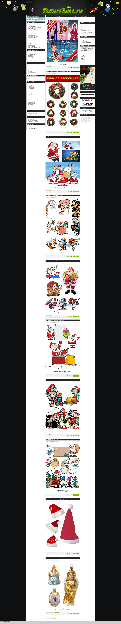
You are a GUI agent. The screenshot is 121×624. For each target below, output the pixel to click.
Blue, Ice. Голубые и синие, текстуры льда (34, 27)
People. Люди (30, 71)
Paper (81, 118)
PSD (28, 65)
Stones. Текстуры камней (32, 43)
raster (90, 118)
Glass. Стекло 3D (31, 87)
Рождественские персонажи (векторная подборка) (54, 195)
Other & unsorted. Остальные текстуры (34, 47)
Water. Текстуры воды (31, 45)
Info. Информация (31, 119)
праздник (85, 122)
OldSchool (29, 38)
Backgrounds (85, 116)
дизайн (88, 120)
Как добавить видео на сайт (32, 128)
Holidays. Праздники (31, 57)
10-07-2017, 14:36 (56, 73)
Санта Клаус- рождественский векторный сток (54, 136)
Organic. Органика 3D (32, 90)
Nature (91, 117)
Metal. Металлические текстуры (33, 36)
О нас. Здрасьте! (30, 126)
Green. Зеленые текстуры (32, 32)
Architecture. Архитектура (32, 53)
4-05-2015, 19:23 (56, 441)
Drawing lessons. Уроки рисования (33, 114)
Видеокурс (88, 119)
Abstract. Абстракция (31, 66)
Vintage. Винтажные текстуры (32, 44)
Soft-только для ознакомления (32, 120)
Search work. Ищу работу (86, 40)
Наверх (55, 618)
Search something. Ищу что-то (86, 42)
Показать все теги (83, 127)
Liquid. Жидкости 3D (32, 88)
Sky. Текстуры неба (31, 41)
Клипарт (86, 121)
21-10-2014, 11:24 (56, 501)
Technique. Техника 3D (31, 106)
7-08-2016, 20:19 (56, 138)
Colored (82, 117)
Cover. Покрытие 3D (32, 85)
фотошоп (83, 125)
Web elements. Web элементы (32, 72)
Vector (29, 77)
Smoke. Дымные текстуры (32, 42)
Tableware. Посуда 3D (31, 105)
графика (85, 120)
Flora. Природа (30, 55)
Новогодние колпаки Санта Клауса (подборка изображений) (56, 499)
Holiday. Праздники (31, 78)
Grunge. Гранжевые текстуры (32, 33)
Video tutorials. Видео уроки (32, 113)
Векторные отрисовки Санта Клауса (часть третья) (55, 320)
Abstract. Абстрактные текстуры (33, 25)
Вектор (84, 119)
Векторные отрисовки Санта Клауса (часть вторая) (55, 260)
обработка (89, 121)
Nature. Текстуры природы (32, 37)
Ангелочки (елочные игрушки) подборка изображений (55, 557)
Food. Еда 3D (31, 86)
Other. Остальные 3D (32, 94)
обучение (82, 122)
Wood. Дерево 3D (31, 93)
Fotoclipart (29, 52)
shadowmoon (51, 18)
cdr (88, 116)
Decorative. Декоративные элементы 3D (34, 98)
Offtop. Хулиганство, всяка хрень (33, 121)
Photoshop (85, 118)
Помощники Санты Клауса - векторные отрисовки (54, 379)
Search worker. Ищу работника (86, 41)
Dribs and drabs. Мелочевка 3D (32, 99)
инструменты (83, 121)
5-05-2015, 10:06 (56, 322)
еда (90, 120)
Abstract (82, 116)
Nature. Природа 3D (31, 102)
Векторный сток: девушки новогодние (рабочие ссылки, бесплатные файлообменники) (61, 16)
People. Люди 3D (30, 104)
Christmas (90, 116)
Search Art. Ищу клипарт (85, 39)
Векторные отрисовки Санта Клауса (52, 439)
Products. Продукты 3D (31, 103)
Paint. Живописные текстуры (32, 39)
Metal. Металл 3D (31, 89)
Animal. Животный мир (31, 26)
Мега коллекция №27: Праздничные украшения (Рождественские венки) (58, 71)
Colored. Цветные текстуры (32, 28)
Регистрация (35, 1)
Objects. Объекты (30, 70)
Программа (89, 122)
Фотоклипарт (51, 131)
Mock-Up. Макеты (31, 68)
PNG (88, 118)
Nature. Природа (30, 69)
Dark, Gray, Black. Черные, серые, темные (34, 29)
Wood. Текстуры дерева (31, 46)
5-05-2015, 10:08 (56, 262)
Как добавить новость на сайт (32, 127)
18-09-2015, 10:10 (56, 197)
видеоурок (82, 120)
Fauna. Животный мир (31, 54)
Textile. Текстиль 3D (32, 92)
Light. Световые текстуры (32, 35)
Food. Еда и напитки (31, 56)
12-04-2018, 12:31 (56, 18)
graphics (88, 117)
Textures (29, 24)
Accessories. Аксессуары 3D (32, 96)
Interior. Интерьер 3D (31, 101)
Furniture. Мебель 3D (31, 100)
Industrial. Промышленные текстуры (33, 34)
